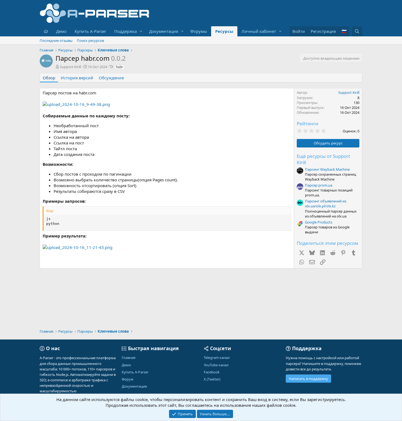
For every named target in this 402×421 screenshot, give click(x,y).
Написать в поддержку (308, 378)
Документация (163, 31)
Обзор (49, 77)
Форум (127, 379)
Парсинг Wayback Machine (327, 169)
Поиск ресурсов (90, 40)
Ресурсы (224, 31)
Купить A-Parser (90, 31)
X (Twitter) (212, 379)
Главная (128, 357)
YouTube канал (216, 364)
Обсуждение (111, 77)
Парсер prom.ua (318, 185)
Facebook (212, 372)
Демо (61, 31)
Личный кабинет (258, 31)
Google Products (318, 222)
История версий (77, 77)
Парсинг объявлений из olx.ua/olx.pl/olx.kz (325, 203)
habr (119, 67)
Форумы (198, 31)
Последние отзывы (56, 40)
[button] (141, 31)
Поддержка (125, 31)
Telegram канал (217, 357)
